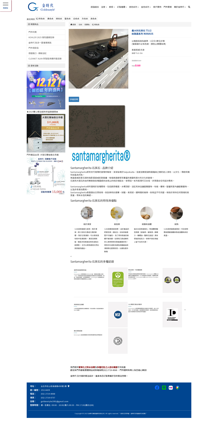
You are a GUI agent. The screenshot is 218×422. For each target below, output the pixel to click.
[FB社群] (157, 387)
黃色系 (50, 18)
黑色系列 (133, 6)
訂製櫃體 (121, 6)
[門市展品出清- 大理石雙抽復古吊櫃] (46, 132)
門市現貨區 (33, 47)
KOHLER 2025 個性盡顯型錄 (41, 37)
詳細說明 (74, 99)
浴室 (103, 6)
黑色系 (93, 18)
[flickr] (171, 387)
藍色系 (68, 18)
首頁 (74, 24)
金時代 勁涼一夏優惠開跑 (39, 42)
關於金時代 (179, 6)
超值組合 (95, 6)
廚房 (111, 6)
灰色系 (85, 18)
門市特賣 (32, 31)
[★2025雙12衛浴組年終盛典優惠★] (46, 89)
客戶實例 (157, 6)
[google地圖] (69, 386)
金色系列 (145, 6)
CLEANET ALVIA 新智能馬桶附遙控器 (45, 58)
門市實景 (168, 6)
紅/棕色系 (40, 18)
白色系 (76, 18)
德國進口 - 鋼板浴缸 (37, 53)
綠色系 (59, 18)
